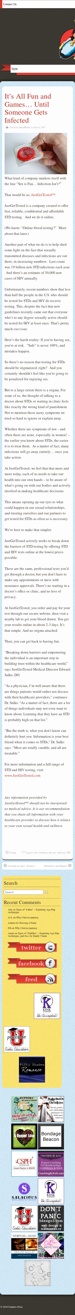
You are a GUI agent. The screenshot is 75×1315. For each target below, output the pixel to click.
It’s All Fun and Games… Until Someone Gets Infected (28, 108)
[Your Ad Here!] (38, 1285)
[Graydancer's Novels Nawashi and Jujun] (24, 1257)
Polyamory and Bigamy (55, 865)
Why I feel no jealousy (27, 917)
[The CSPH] (24, 1175)
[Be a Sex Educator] (51, 1175)
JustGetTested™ (43, 194)
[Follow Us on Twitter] (32, 954)
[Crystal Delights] (51, 1257)
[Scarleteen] (24, 1121)
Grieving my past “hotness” (22, 865)
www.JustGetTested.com (22, 775)
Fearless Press (16, 1306)
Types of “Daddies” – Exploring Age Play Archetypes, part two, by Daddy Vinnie (33, 934)
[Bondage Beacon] (51, 1148)
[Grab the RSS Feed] (32, 986)
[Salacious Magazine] (24, 1203)
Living (13, 852)
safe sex (52, 852)
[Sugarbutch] (51, 1121)
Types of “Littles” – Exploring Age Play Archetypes (31, 911)
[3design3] (51, 1230)
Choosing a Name (27, 922)
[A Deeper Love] (24, 1148)
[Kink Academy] (51, 1203)
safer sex (61, 852)
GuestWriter (24, 127)
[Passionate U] (24, 1230)
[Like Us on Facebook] (32, 970)
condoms (43, 852)
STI (68, 852)
